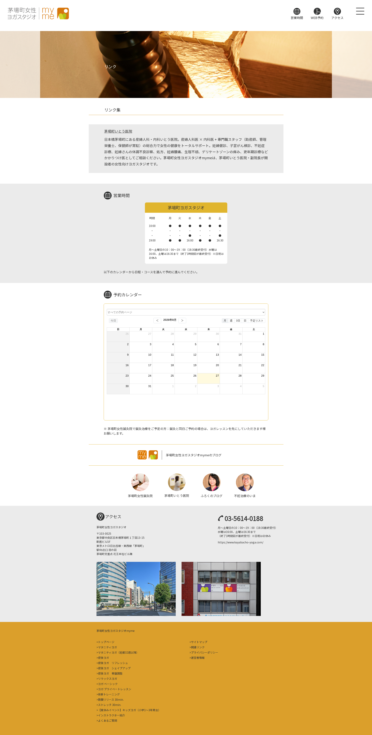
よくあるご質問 (107, 720)
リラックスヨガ (107, 679)
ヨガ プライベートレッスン (114, 689)
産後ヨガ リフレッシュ (113, 663)
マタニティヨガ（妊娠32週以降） (118, 652)
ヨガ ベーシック (108, 684)
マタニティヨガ (107, 647)
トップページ (106, 642)
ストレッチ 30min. (109, 705)
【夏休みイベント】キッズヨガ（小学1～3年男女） (129, 710)
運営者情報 (198, 658)
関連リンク (198, 647)
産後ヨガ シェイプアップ (114, 668)
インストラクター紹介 (111, 715)
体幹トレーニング (109, 694)
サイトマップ (199, 642)
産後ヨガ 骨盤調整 (110, 673)
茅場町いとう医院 (118, 131)
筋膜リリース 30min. (111, 699)
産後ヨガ (103, 658)
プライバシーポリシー (204, 652)
